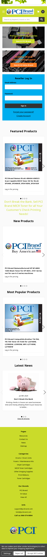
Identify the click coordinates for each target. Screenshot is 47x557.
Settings (7, 553)
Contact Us (23, 439)
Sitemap (23, 446)
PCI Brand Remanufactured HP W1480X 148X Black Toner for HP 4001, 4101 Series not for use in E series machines (23, 270)
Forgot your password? (23, 112)
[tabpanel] (23, 165)
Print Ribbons (23, 475)
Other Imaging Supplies (23, 471)
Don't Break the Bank (23, 399)
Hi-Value (23, 494)
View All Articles (23, 419)
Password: (9, 94)
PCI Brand (23, 490)
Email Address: (10, 82)
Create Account (24, 115)
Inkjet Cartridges (23, 465)
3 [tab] (24, 198)
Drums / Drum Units (24, 458)
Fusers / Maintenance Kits (23, 461)
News (23, 442)
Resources (23, 436)
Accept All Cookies (35, 553)
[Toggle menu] (3, 12)
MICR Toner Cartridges (23, 468)
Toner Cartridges (23, 478)
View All (23, 497)
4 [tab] (26, 198)
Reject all (19, 553)
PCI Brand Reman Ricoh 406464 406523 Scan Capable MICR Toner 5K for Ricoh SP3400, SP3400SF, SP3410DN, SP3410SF (22, 181)
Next (43, 166)
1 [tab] (20, 198)
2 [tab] (22, 198)
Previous (3, 166)
